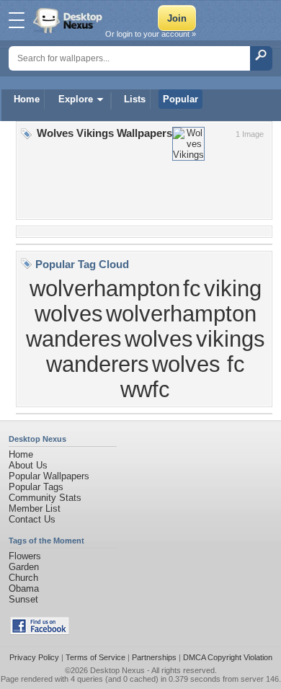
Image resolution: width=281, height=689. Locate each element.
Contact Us (32, 519)
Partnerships (154, 657)
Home (27, 99)
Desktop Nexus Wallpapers (69, 20)
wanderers (97, 364)
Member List (35, 508)
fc (192, 288)
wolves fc (198, 364)
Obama (24, 588)
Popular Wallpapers (49, 476)
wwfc (145, 389)
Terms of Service (95, 657)
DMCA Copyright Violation (227, 657)
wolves (159, 338)
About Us (28, 465)
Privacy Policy (34, 657)
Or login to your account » (150, 34)
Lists (135, 99)
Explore (75, 99)
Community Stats (45, 497)
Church (23, 577)
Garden (24, 566)
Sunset (23, 599)
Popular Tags (36, 486)
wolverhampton (105, 288)
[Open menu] (16, 20)
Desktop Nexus (117, 670)
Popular (180, 99)
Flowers (25, 556)
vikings (230, 338)
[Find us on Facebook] (39, 631)
